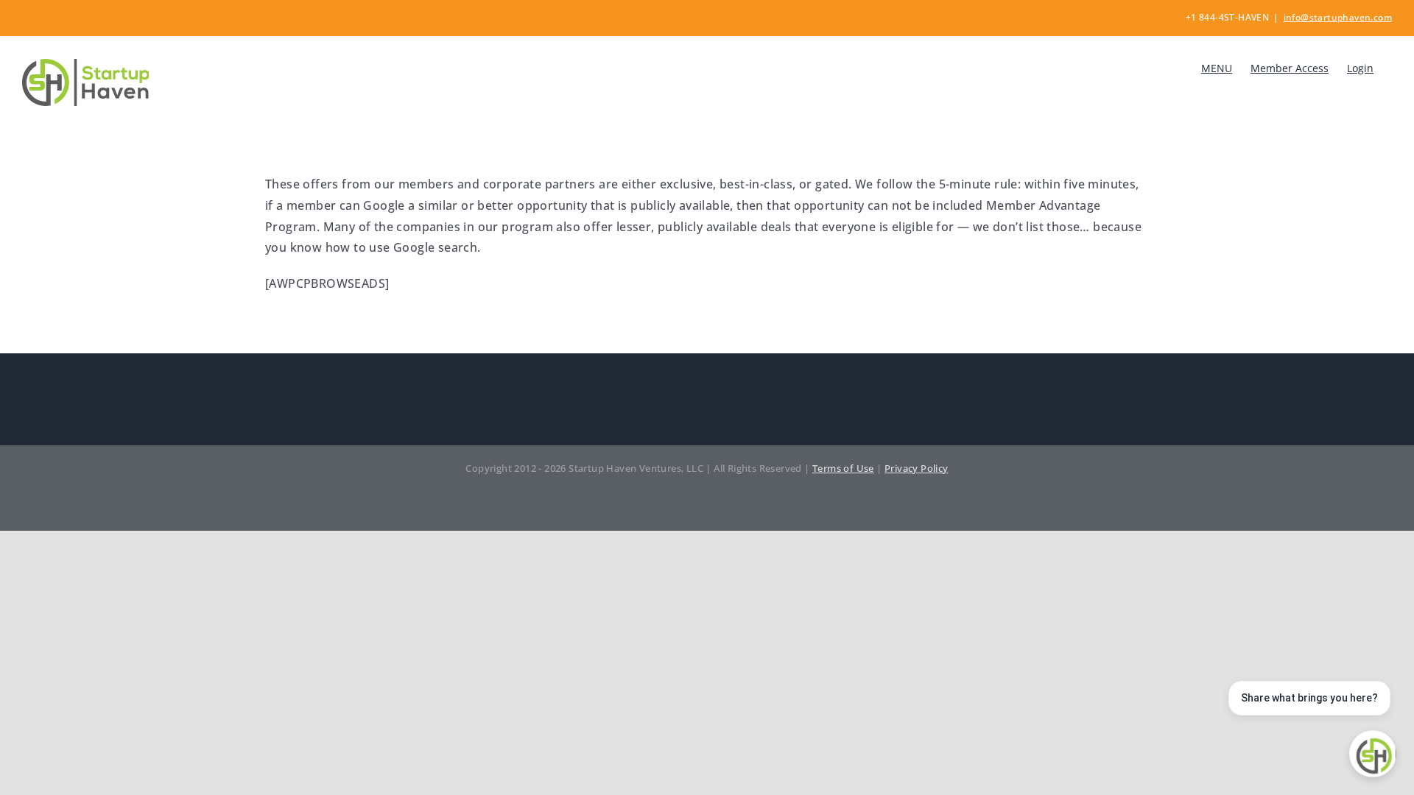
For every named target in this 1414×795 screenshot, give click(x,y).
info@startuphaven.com (1338, 17)
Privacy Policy (916, 468)
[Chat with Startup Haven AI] (1372, 753)
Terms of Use (843, 468)
